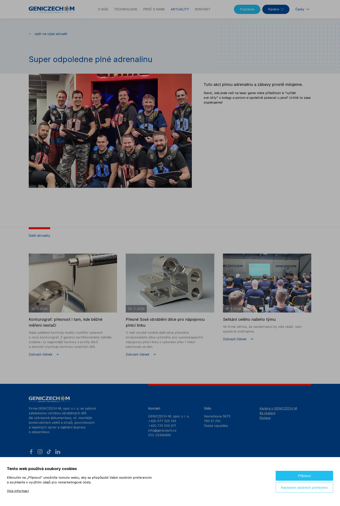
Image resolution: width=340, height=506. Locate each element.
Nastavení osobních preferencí (304, 488)
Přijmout (304, 476)
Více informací (18, 491)
